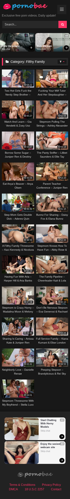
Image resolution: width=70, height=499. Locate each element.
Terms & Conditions (22, 484)
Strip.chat (5, 49)
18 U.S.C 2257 (34, 489)
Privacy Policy (51, 484)
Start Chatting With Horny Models (49, 423)
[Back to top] (58, 488)
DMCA (13, 489)
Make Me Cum (44, 46)
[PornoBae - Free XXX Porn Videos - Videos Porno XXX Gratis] (29, 7)
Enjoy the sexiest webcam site (10, 46)
